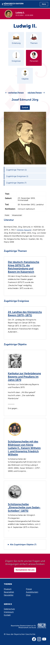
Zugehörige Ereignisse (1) (17, 176)
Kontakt (7, 615)
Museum (8, 589)
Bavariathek (9, 592)
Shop (28, 595)
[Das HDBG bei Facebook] (34, 639)
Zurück (25, 107)
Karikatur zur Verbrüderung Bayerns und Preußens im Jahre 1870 (24, 376)
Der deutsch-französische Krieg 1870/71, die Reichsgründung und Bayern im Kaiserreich (23, 266)
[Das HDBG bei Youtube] (44, 639)
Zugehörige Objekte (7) (16, 183)
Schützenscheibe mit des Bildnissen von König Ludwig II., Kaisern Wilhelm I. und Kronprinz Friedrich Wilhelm (24, 448)
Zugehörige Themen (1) (16, 170)
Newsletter (8, 595)
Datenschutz (9, 609)
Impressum (9, 612)
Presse (29, 589)
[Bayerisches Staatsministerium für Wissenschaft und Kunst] (25, 628)
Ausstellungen (32, 592)
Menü (44, 4)
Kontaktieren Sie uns (25, 570)
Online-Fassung (24, 230)
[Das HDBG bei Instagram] (39, 639)
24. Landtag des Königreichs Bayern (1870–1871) (25, 313)
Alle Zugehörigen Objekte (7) (23, 544)
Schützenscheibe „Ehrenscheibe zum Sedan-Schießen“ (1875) (24, 507)
